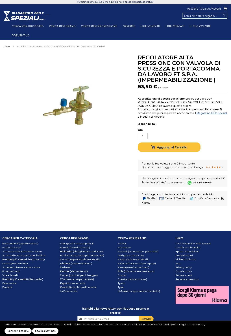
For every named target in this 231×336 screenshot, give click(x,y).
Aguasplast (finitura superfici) (76, 243)
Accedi (191, 8)
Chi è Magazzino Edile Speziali (193, 243)
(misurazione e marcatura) (136, 271)
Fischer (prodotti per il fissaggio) (79, 275)
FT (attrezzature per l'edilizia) (77, 279)
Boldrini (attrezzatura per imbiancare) (82, 255)
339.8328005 (202, 182)
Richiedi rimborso (186, 259)
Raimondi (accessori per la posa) (137, 263)
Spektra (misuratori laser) (132, 279)
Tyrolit (121, 283)
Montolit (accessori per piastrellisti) (138, 251)
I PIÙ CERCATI (174, 26)
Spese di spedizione (187, 251)
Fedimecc (66, 267)
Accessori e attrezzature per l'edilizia (23, 255)
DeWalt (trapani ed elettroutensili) (80, 259)
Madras (122, 243)
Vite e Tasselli (10, 275)
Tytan (121, 287)
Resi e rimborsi (184, 255)
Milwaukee (124, 247)
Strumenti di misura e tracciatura (21, 267)
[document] (116, 328)
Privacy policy (184, 267)
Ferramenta (9, 283)
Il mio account (184, 275)
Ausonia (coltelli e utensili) (75, 247)
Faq (178, 263)
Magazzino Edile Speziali (212, 113)
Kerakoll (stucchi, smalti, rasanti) (78, 287)
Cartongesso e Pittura (15, 263)
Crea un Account (210, 8)
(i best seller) (22, 279)
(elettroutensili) (74, 271)
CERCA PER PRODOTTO (28, 26)
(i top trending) (23, 259)
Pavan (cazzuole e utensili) (133, 259)
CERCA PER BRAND (62, 26)
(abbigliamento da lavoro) (81, 251)
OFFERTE (129, 26)
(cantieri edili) (72, 283)
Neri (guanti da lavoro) (131, 255)
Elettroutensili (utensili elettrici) (20, 243)
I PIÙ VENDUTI (150, 26)
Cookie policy (184, 271)
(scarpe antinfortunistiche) (139, 291)
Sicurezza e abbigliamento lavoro (22, 251)
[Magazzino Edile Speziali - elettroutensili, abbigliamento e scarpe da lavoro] (24, 16)
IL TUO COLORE (200, 26)
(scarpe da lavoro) (76, 263)
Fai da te (7, 287)
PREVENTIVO (21, 35)
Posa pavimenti (11, 271)
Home (7, 46)
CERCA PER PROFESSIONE (99, 26)
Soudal (122, 275)
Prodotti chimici (11, 247)
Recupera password (187, 279)
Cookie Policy (197, 324)
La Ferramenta (68, 291)
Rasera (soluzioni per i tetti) (133, 267)
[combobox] (204, 16)
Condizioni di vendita (188, 247)
